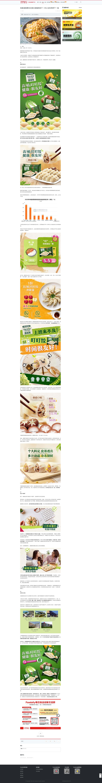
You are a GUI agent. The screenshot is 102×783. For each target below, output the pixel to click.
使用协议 (21, 775)
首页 (38, 2)
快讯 (40, 2)
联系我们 (21, 771)
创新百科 (53, 2)
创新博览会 (57, 2)
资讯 (43, 2)
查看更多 (80, 7)
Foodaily (36, 781)
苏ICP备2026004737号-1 (66, 781)
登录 (21, 748)
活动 (45, 2)
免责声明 (21, 777)
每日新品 (48, 2)
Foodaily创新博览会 (39, 769)
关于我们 (21, 769)
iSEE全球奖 (62, 2)
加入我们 (21, 773)
